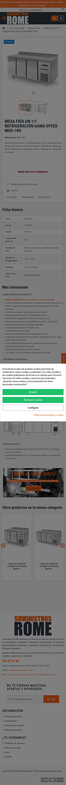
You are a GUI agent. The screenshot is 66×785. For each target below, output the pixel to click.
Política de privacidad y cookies (49, 415)
